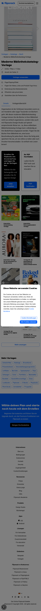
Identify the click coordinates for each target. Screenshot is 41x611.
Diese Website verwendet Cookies (20, 288)
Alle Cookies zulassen (28, 322)
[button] (4, 607)
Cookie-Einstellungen (28, 318)
